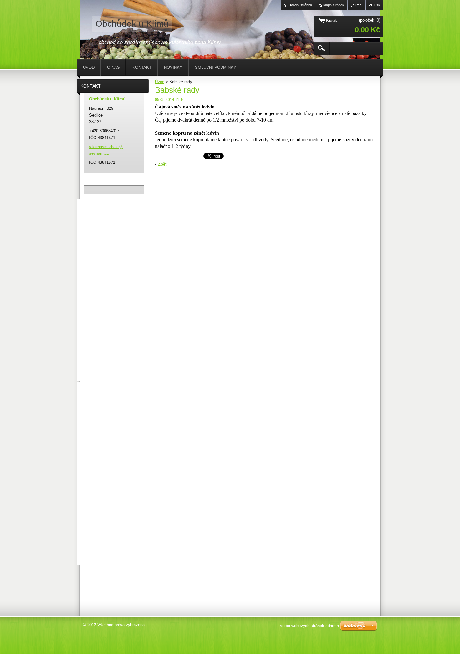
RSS (358, 5)
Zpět (162, 164)
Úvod (159, 81)
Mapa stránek (333, 5)
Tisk (377, 5)
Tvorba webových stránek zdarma (308, 625)
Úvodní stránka (300, 5)
